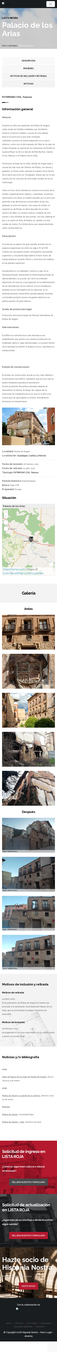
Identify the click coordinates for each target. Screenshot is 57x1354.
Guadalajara (22, 456)
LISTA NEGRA (45, 1323)
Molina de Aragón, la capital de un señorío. (21, 1096)
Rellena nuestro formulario (28, 1182)
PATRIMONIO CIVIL (22, 472)
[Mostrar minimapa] (51, 564)
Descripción (28, 60)
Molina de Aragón (10, 1114)
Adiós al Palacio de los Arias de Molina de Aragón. (24, 1077)
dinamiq (28, 1336)
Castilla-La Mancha (37, 456)
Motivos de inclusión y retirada (28, 76)
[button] (31, 539)
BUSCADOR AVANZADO (23, 1327)
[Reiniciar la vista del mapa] (6, 528)
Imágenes (28, 68)
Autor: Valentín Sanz (10, 851)
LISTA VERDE (32, 1323)
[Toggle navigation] (50, 4)
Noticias (28, 83)
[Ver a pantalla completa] (6, 522)
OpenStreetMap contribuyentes (23, 573)
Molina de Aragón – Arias (13, 1122)
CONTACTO (40, 1327)
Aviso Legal (46, 1332)
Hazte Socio (28, 1286)
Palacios (35, 472)
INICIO (8, 1323)
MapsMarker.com (14, 569)
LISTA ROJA (19, 1323)
